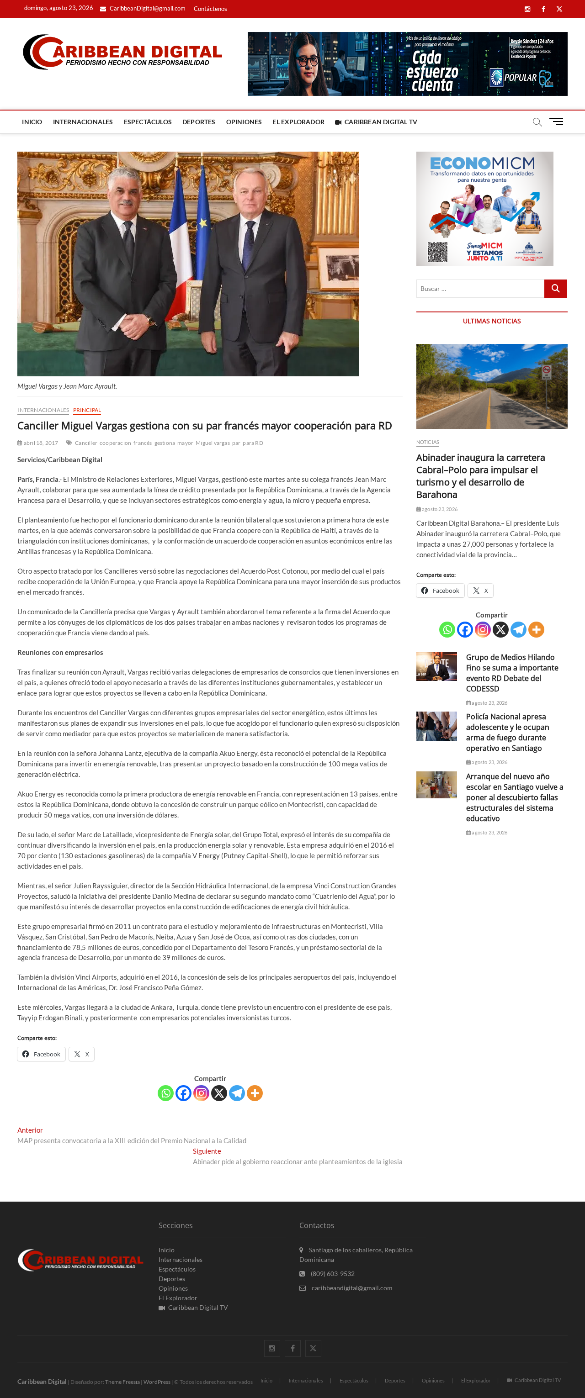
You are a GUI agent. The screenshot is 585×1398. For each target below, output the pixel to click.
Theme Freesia (122, 1381)
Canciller (86, 442)
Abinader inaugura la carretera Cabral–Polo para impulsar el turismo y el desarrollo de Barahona (480, 476)
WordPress (157, 1381)
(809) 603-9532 (332, 1273)
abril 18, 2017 (40, 442)
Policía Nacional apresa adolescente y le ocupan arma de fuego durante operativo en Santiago (507, 732)
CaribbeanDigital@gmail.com (147, 8)
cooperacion (115, 442)
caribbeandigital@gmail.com (351, 1288)
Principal (87, 409)
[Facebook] (183, 1093)
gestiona (165, 442)
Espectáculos (148, 122)
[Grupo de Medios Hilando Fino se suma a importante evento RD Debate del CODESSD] (436, 666)
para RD (253, 442)
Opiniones (244, 122)
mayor (185, 442)
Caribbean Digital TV (381, 122)
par (236, 442)
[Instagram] (201, 1093)
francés (142, 442)
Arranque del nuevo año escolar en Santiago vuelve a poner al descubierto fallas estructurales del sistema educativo (515, 797)
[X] (219, 1093)
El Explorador (298, 122)
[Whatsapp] (166, 1093)
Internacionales (83, 122)
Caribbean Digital (42, 1381)
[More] (255, 1093)
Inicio (32, 122)
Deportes (199, 122)
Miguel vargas (213, 442)
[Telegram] (237, 1093)
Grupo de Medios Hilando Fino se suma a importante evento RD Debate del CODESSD (512, 673)
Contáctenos (210, 8)
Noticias (428, 442)
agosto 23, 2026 (439, 509)
